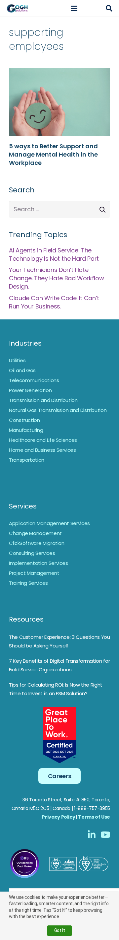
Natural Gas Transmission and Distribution (57, 410)
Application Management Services (49, 523)
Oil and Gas (22, 370)
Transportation (26, 459)
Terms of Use (94, 817)
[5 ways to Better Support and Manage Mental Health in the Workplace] (59, 102)
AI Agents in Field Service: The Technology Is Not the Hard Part (54, 254)
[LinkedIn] (92, 834)
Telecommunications (34, 380)
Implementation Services (38, 563)
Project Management (34, 573)
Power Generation (30, 390)
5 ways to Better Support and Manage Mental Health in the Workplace (53, 154)
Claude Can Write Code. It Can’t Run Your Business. (54, 302)
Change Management (35, 533)
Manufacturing (26, 430)
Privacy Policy (58, 817)
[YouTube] (105, 834)
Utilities (17, 360)
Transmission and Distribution (43, 400)
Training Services (28, 582)
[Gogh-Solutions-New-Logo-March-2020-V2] (17, 8)
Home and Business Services (42, 449)
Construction (24, 420)
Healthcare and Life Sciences (43, 439)
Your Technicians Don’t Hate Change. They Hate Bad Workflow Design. (56, 278)
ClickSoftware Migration (36, 543)
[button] (74, 8)
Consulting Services (32, 553)
